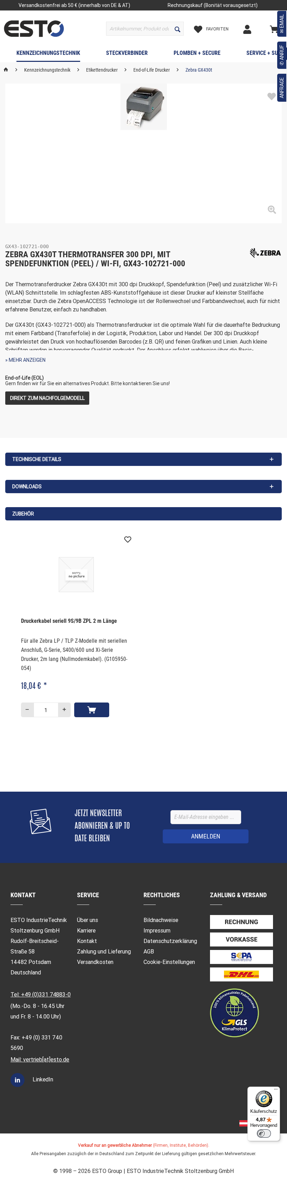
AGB (149, 951)
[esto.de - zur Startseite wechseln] (34, 28)
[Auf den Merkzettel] (271, 97)
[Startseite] (6, 70)
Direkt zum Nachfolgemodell (47, 398)
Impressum (157, 930)
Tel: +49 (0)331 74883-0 (40, 994)
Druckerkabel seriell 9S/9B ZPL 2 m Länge (69, 621)
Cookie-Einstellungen (169, 962)
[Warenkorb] (276, 29)
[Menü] (276, 1091)
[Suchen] (177, 29)
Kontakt (87, 941)
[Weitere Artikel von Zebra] (265, 253)
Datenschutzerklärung (170, 941)
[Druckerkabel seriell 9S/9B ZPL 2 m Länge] (76, 574)
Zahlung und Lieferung (104, 951)
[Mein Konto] (255, 29)
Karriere (86, 930)
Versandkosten (95, 962)
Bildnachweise (161, 920)
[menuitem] (145, 29)
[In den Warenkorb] (91, 710)
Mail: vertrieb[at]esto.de (39, 1059)
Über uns (87, 920)
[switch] (264, 1133)
